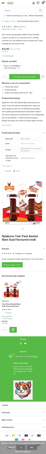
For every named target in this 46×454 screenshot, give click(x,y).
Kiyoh (35, 356)
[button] (22, 228)
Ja (21, 447)
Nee (31, 447)
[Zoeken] (40, 10)
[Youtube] (25, 343)
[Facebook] (21, 343)
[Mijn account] (33, 3)
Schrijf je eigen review (12, 265)
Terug (6, 21)
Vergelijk (8, 171)
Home (12, 21)
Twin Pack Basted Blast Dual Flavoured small (11, 305)
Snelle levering (10, 90)
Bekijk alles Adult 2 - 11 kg (11, 29)
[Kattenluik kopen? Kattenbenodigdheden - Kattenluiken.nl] (13, 3)
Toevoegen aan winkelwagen (24, 77)
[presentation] (2, 202)
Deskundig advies (12, 87)
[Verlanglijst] (38, 3)
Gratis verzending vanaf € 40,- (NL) (18, 93)
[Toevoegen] (13, 330)
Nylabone (22, 27)
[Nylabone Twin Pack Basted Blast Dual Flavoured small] (11, 290)
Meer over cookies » (23, 452)
